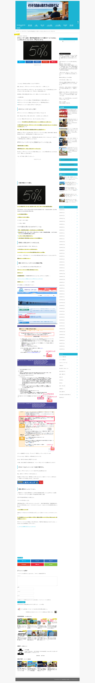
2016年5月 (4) (61, 349)
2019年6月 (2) (61, 256)
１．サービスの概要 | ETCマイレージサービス (26, 526)
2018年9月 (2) (61, 282)
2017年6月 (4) (61, 314)
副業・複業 (30, 25)
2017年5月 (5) (61, 317)
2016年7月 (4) (61, 343)
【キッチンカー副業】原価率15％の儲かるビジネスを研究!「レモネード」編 (73, 130)
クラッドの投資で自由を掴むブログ (67, 169)
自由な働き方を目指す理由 (21, 25)
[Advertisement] (37, 73)
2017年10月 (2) (62, 302)
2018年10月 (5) (62, 279)
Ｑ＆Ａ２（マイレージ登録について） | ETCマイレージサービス (30, 278)
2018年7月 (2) (61, 285)
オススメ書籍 (58, 25)
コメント (18, 575)
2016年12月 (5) (62, 328)
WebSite (38, 655)
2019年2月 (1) (61, 267)
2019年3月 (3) (61, 264)
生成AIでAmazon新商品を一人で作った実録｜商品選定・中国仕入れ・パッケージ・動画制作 (68, 189)
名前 (18, 587)
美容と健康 (71, 25)
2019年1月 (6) (61, 270)
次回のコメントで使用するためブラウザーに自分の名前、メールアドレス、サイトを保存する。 (34, 599)
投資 (36, 25)
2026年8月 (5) (61, 209)
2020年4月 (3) (61, 235)
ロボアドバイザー (63, 362)
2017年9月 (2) (61, 305)
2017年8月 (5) (61, 308)
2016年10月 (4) (62, 334)
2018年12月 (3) (62, 273)
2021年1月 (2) (61, 215)
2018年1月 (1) (61, 296)
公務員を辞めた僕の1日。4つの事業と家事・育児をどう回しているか (73, 120)
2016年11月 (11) (62, 331)
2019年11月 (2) (62, 244)
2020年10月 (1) (62, 221)
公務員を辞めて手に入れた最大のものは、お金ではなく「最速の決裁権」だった (73, 149)
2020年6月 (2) (61, 230)
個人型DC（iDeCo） (63, 368)
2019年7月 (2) (61, 253)
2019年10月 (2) (62, 247)
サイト (18, 595)
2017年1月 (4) (61, 325)
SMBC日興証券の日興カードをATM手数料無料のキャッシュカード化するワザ (73, 111)
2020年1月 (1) (61, 238)
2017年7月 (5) (61, 311)
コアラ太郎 (27, 649)
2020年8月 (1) (61, 227)
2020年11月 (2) (62, 218)
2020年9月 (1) (61, 224)
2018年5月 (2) (61, 288)
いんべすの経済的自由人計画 (66, 159)
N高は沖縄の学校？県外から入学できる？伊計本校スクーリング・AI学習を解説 (71, 183)
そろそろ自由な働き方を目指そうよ (65, 679)
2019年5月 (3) (61, 259)
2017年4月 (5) (61, 320)
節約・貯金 (42, 25)
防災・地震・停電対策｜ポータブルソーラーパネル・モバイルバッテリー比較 (73, 139)
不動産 (61, 365)
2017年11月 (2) (62, 299)
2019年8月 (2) (61, 250)
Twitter (43, 655)
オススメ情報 (50, 25)
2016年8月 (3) (61, 340)
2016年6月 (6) (61, 346)
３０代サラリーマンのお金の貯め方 (67, 164)
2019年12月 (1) (62, 241)
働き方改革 (65, 25)
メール (18, 591)
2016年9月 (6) (61, 337)
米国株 (61, 388)
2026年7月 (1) (61, 212)
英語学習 (61, 397)
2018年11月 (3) (62, 276)
